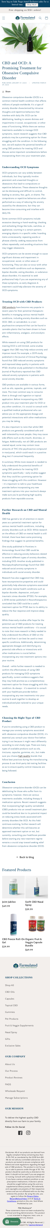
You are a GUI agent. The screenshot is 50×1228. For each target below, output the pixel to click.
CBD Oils (9, 992)
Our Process (11, 1070)
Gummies (10, 1012)
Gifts (7, 1039)
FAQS (8, 1084)
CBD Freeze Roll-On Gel (13, 941)
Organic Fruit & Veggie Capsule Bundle (33, 942)
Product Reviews (13, 1077)
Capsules (9, 998)
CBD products (9, 307)
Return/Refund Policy (18, 1199)
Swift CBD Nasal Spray (34, 903)
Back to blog (27, 857)
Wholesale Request (15, 1091)
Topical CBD (11, 1005)
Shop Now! (31, 5)
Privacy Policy (33, 1196)
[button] (3, 18)
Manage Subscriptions (16, 1097)
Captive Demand (36, 1225)
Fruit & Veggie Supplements (19, 1025)
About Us (10, 1064)
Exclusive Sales (13, 1045)
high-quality (24, 756)
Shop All (9, 985)
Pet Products (11, 1018)
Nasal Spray (11, 1032)
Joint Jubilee (9, 901)
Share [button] (8, 91)
